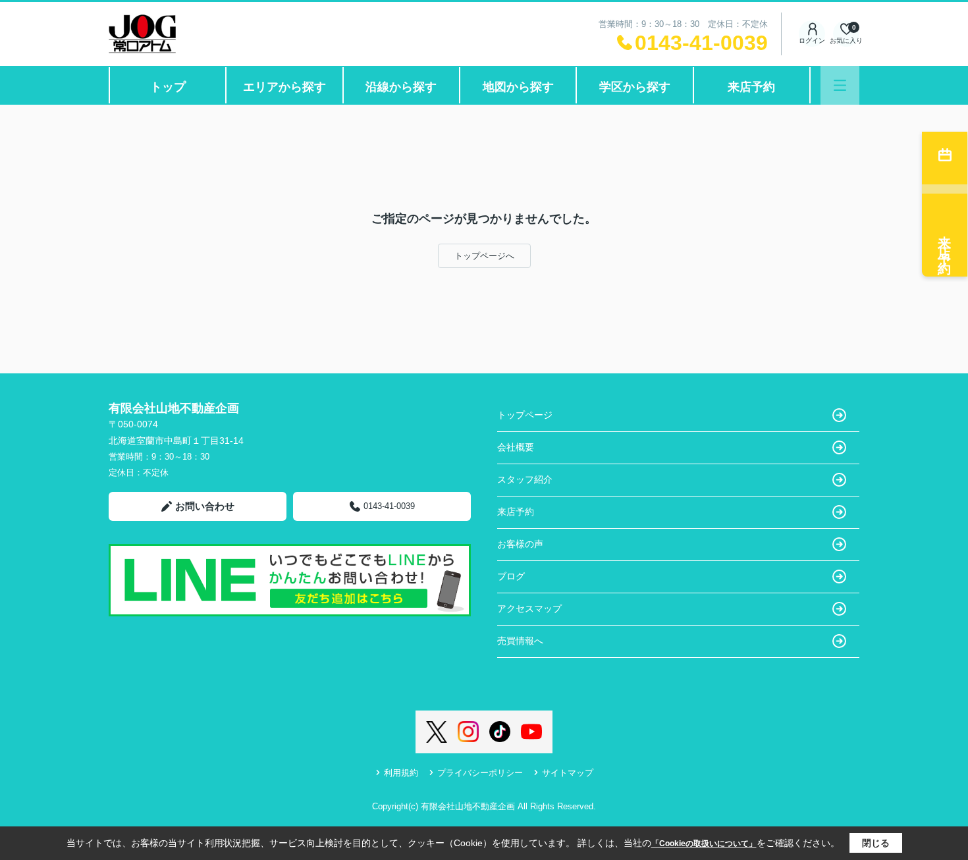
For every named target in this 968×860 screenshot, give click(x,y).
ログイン (812, 40)
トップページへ (484, 256)
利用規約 (401, 773)
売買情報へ (520, 640)
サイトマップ (567, 773)
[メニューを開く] (840, 85)
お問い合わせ (204, 506)
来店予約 (751, 87)
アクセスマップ (529, 608)
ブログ (511, 576)
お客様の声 (520, 544)
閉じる (876, 843)
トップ (168, 87)
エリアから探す (284, 87)
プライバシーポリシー (480, 773)
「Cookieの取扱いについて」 (704, 843)
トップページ (524, 415)
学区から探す (634, 87)
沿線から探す (401, 87)
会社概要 (515, 447)
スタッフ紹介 (524, 479)
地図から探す (518, 87)
